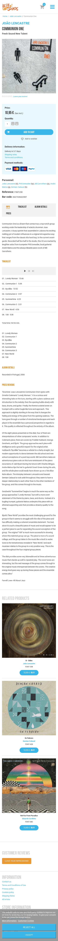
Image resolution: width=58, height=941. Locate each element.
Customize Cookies (26, 921)
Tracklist (22, 206)
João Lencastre (15, 16)
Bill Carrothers (41, 184)
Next (33, 271)
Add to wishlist (30, 139)
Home (5, 16)
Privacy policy (7, 889)
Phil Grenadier (24, 184)
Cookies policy (8, 892)
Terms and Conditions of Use (14, 885)
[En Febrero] (29, 708)
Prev (29, 271)
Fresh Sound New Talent (14, 33)
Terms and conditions (14, 157)
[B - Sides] (29, 630)
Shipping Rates (8, 896)
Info (8, 206)
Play (25, 271)
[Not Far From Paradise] (29, 785)
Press (8, 213)
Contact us (6, 882)
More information (9, 921)
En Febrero (29, 738)
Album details (41, 206)
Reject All (29, 927)
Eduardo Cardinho (29, 819)
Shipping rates (11, 154)
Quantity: (9, 118)
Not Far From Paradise (29, 816)
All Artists (6, 899)
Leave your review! (20, 96)
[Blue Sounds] (10, 7)
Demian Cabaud (17, 187)
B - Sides (29, 661)
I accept (29, 935)
